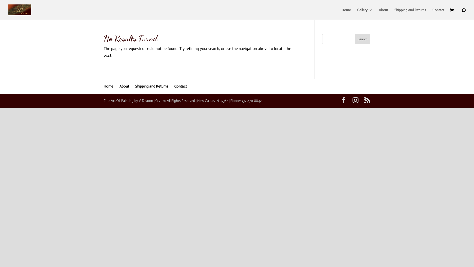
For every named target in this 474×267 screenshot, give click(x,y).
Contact (438, 10)
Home (346, 10)
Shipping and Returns (410, 10)
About (383, 10)
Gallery (362, 10)
